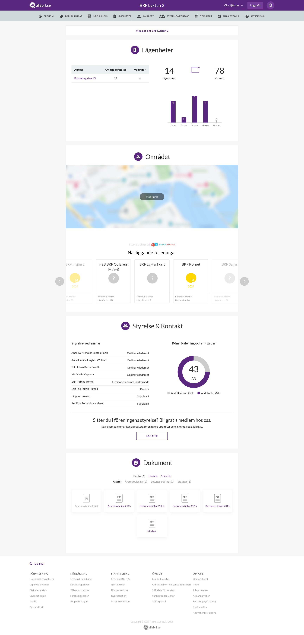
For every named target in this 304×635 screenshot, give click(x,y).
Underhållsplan (38, 595)
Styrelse (166, 476)
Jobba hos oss (200, 590)
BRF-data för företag (163, 590)
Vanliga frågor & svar (163, 595)
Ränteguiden (118, 584)
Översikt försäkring (81, 578)
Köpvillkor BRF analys (204, 612)
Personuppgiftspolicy (204, 601)
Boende (153, 476)
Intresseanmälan (120, 601)
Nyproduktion (118, 595)
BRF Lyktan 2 (152, 5)
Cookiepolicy (200, 606)
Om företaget (200, 578)
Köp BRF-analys (160, 578)
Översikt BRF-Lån (121, 578)
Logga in (255, 5)
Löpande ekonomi (39, 584)
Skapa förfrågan (79, 601)
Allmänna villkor (201, 595)
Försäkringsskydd (80, 584)
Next (244, 281)
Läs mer (152, 435)
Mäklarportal (159, 601)
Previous (59, 281)
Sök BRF (39, 564)
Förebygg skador (79, 595)
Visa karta (152, 196)
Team (196, 584)
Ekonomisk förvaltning (42, 578)
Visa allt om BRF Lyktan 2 (152, 30)
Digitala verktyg (38, 590)
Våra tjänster (232, 5)
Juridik (33, 601)
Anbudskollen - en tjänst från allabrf (171, 584)
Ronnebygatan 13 (85, 78)
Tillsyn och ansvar (80, 590)
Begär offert (36, 606)
